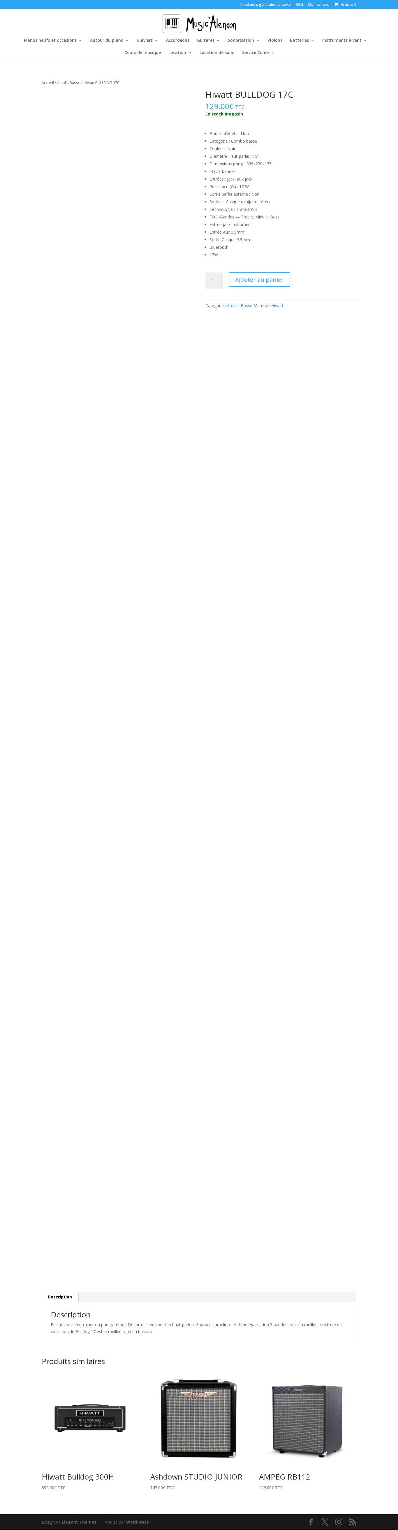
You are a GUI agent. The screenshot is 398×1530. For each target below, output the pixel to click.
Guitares (205, 40)
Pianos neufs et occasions (50, 40)
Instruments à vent (342, 40)
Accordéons (177, 40)
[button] (183, 99)
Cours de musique (142, 52)
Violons (274, 40)
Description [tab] (60, 1297)
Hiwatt (277, 305)
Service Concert (257, 52)
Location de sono (217, 52)
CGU (299, 5)
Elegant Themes (79, 1522)
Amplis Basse (68, 82)
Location (177, 52)
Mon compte (318, 5)
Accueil (48, 82)
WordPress (137, 1522)
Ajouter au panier (259, 279)
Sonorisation (241, 40)
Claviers (145, 40)
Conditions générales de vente (265, 5)
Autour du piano (107, 40)
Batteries (299, 40)
